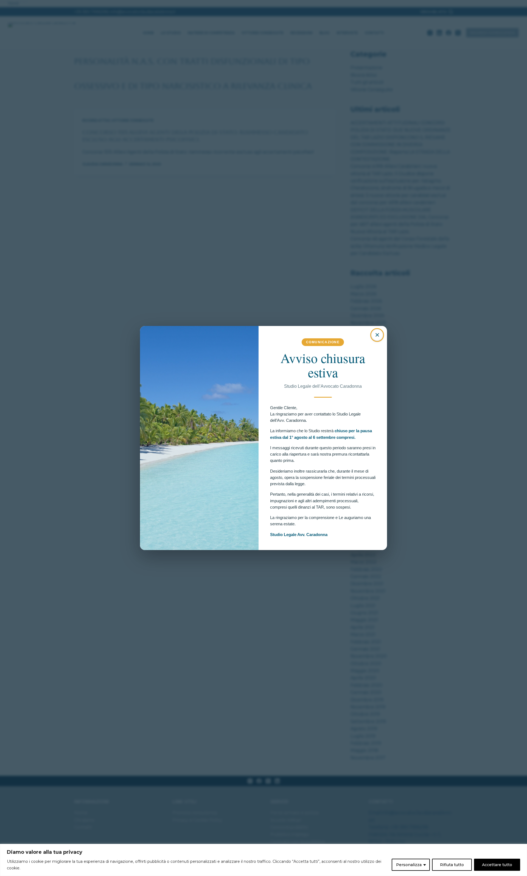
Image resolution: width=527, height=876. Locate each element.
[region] (263, 860)
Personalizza (409, 864)
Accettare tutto (497, 864)
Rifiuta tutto (452, 864)
